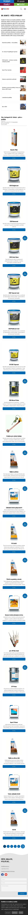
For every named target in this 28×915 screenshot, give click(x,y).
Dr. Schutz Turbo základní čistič (14, 772)
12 (7, 123)
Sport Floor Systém (5, 67)
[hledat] (21, 9)
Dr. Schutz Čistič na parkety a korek (14, 557)
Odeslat (22, 893)
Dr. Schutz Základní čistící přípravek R (14, 485)
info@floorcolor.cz (5, 866)
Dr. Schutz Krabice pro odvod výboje (14, 414)
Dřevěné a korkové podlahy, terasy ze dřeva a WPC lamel (13, 85)
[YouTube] (6, 874)
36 (8, 123)
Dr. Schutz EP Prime (14, 664)
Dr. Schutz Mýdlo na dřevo (14, 450)
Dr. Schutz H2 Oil (14, 807)
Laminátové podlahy (5, 94)
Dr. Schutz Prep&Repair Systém (8, 48)
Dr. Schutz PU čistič (14, 521)
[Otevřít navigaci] (25, 9)
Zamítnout (15, 912)
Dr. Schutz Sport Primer (14, 700)
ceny (11, 122)
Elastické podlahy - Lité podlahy (8, 39)
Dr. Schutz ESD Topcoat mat (14, 271)
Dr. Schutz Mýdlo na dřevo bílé (14, 736)
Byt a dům (3, 103)
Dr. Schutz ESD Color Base (14, 235)
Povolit (20, 912)
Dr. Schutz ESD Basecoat (14, 199)
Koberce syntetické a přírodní (7, 76)
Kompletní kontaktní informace (8, 871)
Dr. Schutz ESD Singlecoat (14, 163)
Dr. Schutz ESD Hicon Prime (14, 378)
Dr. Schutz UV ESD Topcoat (14, 342)
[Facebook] (2, 874)
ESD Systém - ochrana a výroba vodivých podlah (11, 58)
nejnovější (8, 122)
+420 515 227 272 (5, 868)
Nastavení (8, 912)
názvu (5, 122)
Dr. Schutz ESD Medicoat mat (14, 306)
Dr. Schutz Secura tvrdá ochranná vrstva (14, 593)
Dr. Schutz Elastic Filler (14, 127)
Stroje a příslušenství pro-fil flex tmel (14, 628)
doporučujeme (15, 122)
